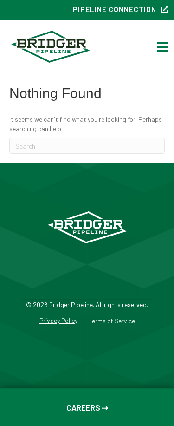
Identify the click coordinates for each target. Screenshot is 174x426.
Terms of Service (112, 321)
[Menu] (162, 47)
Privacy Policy (58, 320)
